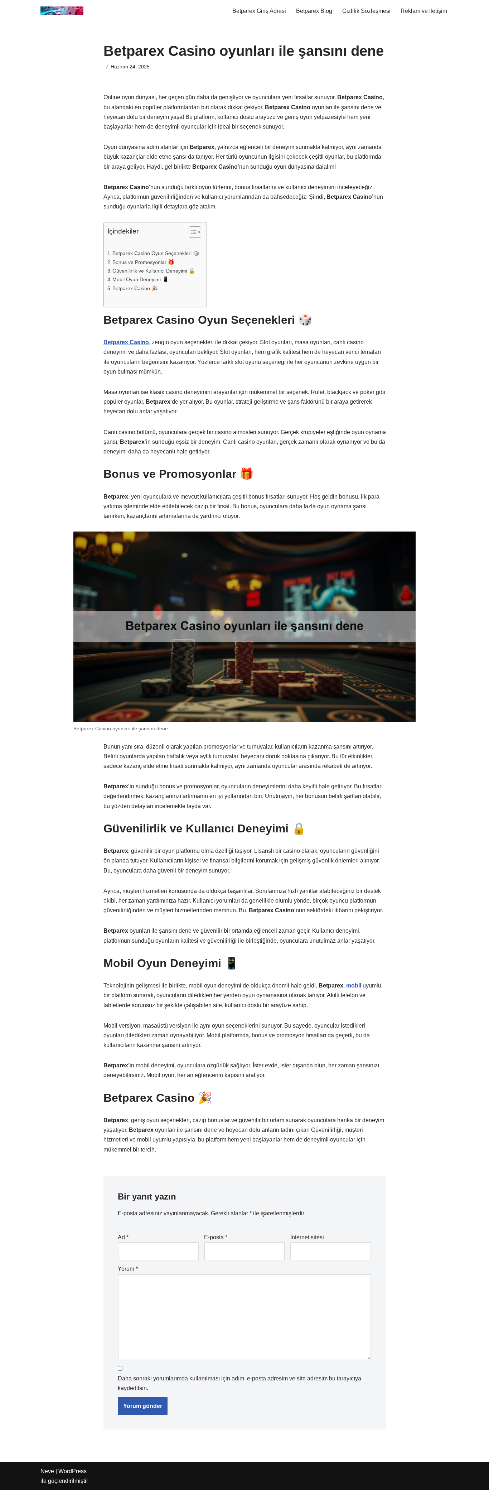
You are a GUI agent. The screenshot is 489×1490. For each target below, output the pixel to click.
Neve (47, 1471)
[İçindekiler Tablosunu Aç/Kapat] (191, 232)
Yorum (128, 1269)
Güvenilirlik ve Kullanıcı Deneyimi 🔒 (153, 271)
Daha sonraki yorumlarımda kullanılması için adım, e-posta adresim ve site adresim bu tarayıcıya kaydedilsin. (239, 1383)
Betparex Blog (314, 11)
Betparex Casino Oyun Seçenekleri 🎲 (155, 253)
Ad (123, 1237)
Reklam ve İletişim (424, 11)
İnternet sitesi (307, 1237)
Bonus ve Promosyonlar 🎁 (143, 262)
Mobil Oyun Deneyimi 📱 (140, 279)
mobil (353, 985)
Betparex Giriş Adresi (259, 11)
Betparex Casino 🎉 (135, 288)
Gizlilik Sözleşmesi (366, 11)
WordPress (72, 1471)
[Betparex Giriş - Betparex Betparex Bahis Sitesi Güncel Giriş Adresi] (61, 10)
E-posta (215, 1237)
